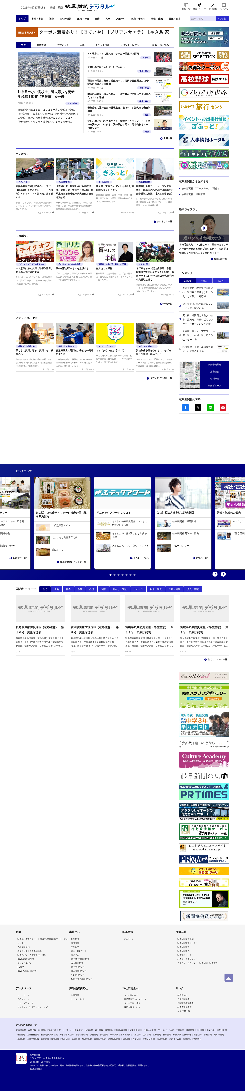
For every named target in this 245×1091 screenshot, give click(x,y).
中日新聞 (70, 1034)
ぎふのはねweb (131, 995)
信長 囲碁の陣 (184, 1011)
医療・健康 (174, 589)
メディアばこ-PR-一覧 (161, 378)
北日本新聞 (125, 1034)
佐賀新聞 (136, 1039)
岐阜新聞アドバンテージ (135, 999)
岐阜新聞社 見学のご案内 (185, 533)
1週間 (204, 280)
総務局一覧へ (202, 557)
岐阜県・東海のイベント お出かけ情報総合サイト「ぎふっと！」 (115, 188)
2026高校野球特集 (26, 959)
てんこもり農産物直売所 (65, 537)
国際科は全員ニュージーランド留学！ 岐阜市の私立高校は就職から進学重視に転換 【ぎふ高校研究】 (155, 190)
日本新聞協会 (184, 999)
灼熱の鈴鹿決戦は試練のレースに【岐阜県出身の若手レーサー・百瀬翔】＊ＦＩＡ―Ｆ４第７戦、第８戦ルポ (34, 192)
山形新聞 (89, 1030)
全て (45, 589)
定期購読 (214, 371)
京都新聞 (157, 1034)
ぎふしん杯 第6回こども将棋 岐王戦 (129, 535)
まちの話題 (65, 18)
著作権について (78, 967)
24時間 (187, 280)
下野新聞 (180, 1030)
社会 (51, 18)
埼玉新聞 (21, 1034)
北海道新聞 (21, 1030)
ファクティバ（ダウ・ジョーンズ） (34, 1007)
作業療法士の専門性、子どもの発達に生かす (74, 352)
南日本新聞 (162, 1039)
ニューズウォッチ (26, 1003)
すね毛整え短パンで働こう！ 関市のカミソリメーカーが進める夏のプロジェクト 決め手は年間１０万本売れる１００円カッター (119, 124)
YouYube (223, 407)
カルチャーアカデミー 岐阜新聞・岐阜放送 (198, 963)
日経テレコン (24, 999)
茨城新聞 (190, 1030)
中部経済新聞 (82, 1034)
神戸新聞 (167, 1034)
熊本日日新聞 (149, 1039)
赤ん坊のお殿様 (104, 268)
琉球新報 (187, 1039)
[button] (215, 574)
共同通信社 (183, 995)
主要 (56, 589)
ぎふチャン (129, 939)
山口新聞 (21, 1039)
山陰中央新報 (33, 1039)
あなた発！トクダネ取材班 (30, 951)
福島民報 (109, 1030)
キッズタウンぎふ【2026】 (111, 350)
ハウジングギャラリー (188, 959)
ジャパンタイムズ (166, 1030)
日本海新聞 (219, 1034)
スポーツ (120, 18)
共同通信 (197, 1039)
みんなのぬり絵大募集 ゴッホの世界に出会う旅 (129, 523)
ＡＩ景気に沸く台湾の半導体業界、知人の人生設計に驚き (34, 270)
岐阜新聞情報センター (188, 943)
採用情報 (75, 943)
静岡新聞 (104, 1034)
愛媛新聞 (55, 1039)
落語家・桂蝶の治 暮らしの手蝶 (112, 264)
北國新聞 (136, 1034)
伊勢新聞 (94, 1034)
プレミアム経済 (25, 963)
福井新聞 (147, 1034)
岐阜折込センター (186, 955)
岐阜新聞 (114, 1034)
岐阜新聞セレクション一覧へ (74, 561)
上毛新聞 (200, 1030)
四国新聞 (45, 1039)
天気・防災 (174, 18)
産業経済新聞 (136, 1030)
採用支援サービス (132, 1007)
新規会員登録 (214, 364)
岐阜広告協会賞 (185, 1007)
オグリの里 (143, 264)
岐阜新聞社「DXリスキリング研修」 (201, 188)
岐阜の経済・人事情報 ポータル (32, 955)
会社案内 (75, 939)
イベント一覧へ (141, 557)
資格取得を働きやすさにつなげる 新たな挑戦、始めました (155, 352)
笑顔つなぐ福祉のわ (26, 346)
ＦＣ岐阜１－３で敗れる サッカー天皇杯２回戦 (113, 53)
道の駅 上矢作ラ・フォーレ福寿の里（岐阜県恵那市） (61, 514)
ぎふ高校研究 (144, 182)
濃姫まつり (58, 549)
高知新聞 (76, 1039)
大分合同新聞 (100, 1039)
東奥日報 (52, 1030)
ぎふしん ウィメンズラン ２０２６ (130, 545)
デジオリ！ (23, 182)
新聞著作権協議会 (186, 1003)
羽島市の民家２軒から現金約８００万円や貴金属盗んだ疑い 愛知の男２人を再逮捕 (119, 82)
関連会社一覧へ (20, 557)
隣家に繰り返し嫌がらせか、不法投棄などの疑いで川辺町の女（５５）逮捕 (119, 96)
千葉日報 (210, 1030)
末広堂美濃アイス (61, 525)
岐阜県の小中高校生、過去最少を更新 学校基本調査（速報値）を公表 (106, 32)
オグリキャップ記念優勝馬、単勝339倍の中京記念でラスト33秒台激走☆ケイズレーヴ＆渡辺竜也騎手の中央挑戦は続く (155, 274)
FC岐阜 (146, 57)
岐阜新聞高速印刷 (186, 939)
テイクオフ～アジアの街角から (31, 264)
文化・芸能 (193, 589)
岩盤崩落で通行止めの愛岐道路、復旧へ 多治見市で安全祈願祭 (119, 109)
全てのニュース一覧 (217, 659)
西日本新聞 (87, 1039)
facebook (185, 407)
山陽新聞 (198, 1034)
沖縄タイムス (175, 1039)
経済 (97, 18)
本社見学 (75, 947)
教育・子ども (138, 18)
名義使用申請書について (82, 979)
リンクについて (78, 975)
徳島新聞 (66, 1039)
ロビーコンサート (181, 545)
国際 (103, 589)
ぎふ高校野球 (64, 182)
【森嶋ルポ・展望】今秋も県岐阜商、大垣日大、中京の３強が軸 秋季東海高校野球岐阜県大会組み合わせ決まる (74, 192)
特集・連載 (157, 18)
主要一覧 (168, 138)
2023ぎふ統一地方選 (27, 971)
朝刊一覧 (186, 9)
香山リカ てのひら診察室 (69, 264)
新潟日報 (59, 1034)
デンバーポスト (78, 999)
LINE (210, 407)
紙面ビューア (199, 9)
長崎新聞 (126, 1039)
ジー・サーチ (24, 995)
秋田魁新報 (78, 1030)
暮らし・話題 (120, 589)
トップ (22, 18)
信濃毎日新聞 (47, 1034)
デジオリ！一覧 (164, 221)
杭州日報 (75, 995)
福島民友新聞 (121, 1030)
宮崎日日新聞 (114, 1039)
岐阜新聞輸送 (184, 947)
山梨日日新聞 (33, 1034)
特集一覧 (168, 303)
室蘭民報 (32, 1030)
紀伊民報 (187, 1034)
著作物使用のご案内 (80, 959)
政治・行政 (83, 18)
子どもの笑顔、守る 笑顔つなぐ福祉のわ (34, 352)
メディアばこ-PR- (106, 346)
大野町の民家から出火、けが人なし (106, 67)
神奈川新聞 (222, 1030)
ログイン (224, 9)
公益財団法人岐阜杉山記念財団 (175, 512)
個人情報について (79, 971)
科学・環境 (156, 589)
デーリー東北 (64, 1030)
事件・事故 (37, 18)
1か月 (221, 280)
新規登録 (212, 9)
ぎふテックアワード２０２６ (113, 512)
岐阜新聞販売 (184, 951)
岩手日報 (99, 1030)
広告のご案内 (77, 963)
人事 (108, 18)
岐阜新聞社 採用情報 (193, 194)
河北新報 (42, 1030)
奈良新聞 (177, 1034)
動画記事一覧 (220, 258)
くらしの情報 (104, 182)
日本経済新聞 (150, 1030)
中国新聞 (208, 1034)
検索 (223, 18)
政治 (80, 589)
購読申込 (75, 955)
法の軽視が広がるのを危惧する (72, 268)
